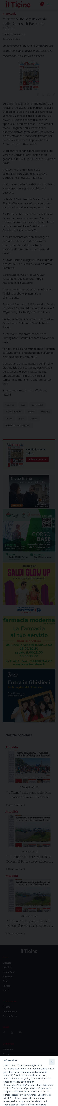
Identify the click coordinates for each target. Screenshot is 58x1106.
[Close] (51, 1062)
